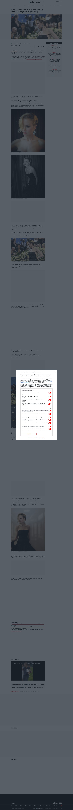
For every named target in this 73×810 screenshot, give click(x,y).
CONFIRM (29, 434)
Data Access (36, 437)
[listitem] (36, 390)
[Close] (55, 372)
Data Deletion (30, 437)
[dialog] (36, 405)
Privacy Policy (42, 437)
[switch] (49, 392)
